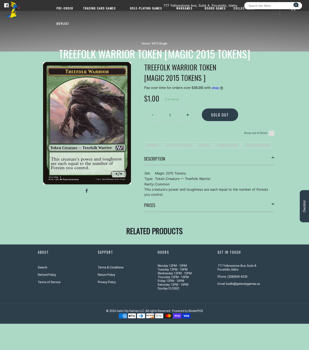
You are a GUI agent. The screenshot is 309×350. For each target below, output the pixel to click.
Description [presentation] (154, 159)
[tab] (209, 160)
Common (153, 145)
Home (146, 43)
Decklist (304, 206)
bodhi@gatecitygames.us (243, 283)
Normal (204, 145)
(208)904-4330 (237, 276)
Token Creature (227, 145)
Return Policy (106, 274)
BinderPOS (196, 311)
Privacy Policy (107, 282)
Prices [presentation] (149, 205)
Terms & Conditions (111, 267)
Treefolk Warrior (257, 145)
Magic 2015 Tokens (178, 145)
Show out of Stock (255, 133)
